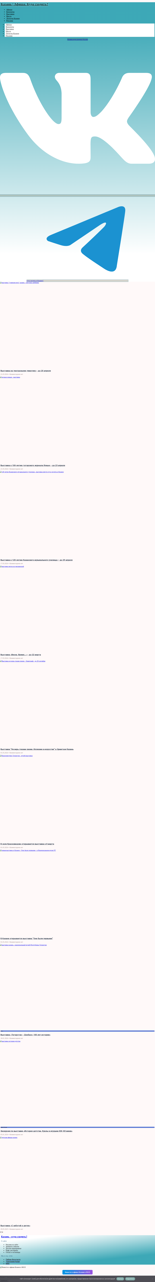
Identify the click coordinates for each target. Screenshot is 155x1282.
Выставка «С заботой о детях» (15, 1225)
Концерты (10, 12)
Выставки (10, 14)
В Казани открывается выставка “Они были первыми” (27, 938)
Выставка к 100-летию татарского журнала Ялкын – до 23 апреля (33, 465)
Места (8, 16)
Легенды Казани (13, 18)
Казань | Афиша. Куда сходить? (24, 4)
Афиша (9, 9)
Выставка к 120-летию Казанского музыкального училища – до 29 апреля (37, 560)
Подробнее (130, 1279)
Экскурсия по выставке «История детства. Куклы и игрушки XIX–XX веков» (36, 1131)
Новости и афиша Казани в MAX (77, 1272)
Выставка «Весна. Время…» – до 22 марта (21, 655)
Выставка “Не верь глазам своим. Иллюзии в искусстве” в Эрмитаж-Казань (37, 749)
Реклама (9, 21)
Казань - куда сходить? (14, 1236)
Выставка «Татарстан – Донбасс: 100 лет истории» (25, 1035)
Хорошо (120, 1279)
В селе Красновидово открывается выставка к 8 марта (27, 844)
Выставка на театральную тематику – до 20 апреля (26, 371)
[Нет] (152, 1279)
